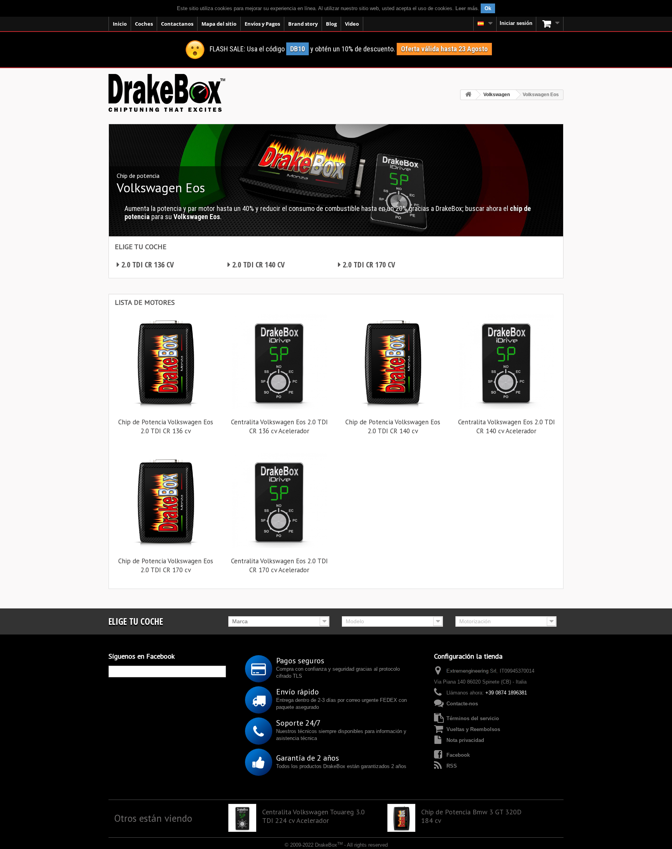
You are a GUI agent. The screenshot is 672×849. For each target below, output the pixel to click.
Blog (331, 23)
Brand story (303, 23)
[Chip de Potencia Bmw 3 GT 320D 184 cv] (401, 817)
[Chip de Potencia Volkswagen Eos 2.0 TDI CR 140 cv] (392, 361)
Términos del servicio (472, 718)
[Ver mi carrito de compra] (550, 24)
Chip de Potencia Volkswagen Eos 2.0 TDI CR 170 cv (165, 565)
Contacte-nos (462, 704)
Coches (144, 23)
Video (352, 23)
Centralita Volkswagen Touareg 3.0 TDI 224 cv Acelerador (313, 816)
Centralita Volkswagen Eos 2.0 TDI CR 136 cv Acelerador (279, 426)
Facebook (458, 755)
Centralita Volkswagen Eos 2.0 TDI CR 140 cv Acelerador (506, 426)
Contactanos (177, 23)
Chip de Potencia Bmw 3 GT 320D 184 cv (471, 816)
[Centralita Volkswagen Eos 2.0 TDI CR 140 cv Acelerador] (506, 361)
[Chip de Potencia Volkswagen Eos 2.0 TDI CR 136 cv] (165, 361)
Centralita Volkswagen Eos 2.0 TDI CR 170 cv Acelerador (279, 565)
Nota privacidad (465, 740)
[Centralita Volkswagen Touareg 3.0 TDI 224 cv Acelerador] (242, 817)
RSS (451, 766)
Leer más (466, 8)
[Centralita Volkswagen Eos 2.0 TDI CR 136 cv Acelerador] (279, 361)
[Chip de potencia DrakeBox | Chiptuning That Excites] (166, 93)
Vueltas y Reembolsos (473, 729)
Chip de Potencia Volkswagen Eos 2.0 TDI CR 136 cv (165, 426)
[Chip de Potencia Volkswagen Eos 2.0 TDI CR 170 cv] (165, 500)
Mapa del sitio (218, 23)
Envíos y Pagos (262, 23)
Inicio (120, 23)
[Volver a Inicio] (468, 95)
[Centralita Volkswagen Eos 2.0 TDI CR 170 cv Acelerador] (279, 500)
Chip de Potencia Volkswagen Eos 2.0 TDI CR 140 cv (392, 426)
